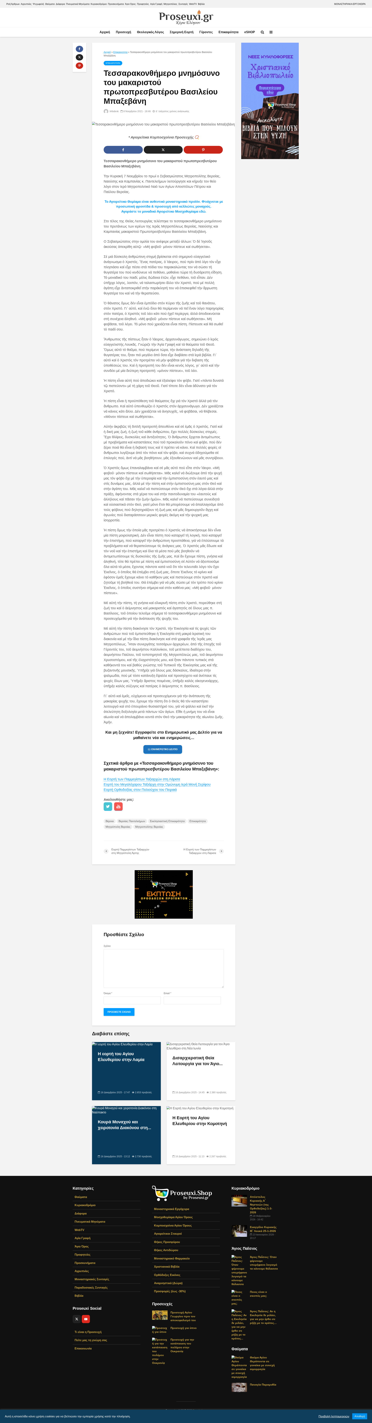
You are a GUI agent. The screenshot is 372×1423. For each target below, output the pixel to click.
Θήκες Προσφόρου (167, 1242)
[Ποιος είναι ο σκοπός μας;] (239, 1297)
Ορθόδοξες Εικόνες (167, 1275)
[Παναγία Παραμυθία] (239, 1387)
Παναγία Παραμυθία (263, 1384)
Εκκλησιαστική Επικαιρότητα (167, 821)
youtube (118, 806)
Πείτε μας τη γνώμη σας (91, 1340)
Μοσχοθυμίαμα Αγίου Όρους (173, 1217)
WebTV (193, 4)
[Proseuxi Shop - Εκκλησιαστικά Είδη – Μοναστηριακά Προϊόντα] (182, 1193)
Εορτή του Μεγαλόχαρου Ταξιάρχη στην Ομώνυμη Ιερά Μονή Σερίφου (157, 784)
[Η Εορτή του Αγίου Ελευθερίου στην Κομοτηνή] (200, 1108)
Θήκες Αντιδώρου (166, 1250)
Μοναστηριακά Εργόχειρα (171, 1209)
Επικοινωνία (83, 1348)
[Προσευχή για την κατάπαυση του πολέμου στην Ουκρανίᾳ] (160, 1351)
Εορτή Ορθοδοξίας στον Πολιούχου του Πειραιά (140, 790)
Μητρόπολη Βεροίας (118, 826)
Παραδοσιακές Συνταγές (91, 1287)
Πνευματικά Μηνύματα (78, 4)
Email (167, 993)
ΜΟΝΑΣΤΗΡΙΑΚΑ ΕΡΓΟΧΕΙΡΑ (350, 4)
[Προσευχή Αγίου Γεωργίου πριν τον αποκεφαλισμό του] (160, 1315)
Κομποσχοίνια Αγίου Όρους (173, 1225)
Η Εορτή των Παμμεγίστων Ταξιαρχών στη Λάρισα (142, 779)
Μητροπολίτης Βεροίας (149, 826)
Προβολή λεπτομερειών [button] (334, 1416)
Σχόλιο (107, 946)
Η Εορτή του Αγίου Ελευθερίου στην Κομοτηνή (199, 1120)
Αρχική (105, 32)
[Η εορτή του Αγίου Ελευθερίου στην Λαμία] (122, 1044)
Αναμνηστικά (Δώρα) (168, 1283)
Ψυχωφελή (38, 4)
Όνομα (108, 993)
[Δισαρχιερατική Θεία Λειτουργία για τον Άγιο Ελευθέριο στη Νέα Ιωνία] (201, 1046)
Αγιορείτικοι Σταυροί (168, 1233)
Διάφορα (60, 4)
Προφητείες (143, 4)
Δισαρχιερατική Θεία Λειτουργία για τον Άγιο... (197, 1060)
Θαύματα (50, 4)
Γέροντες (206, 32)
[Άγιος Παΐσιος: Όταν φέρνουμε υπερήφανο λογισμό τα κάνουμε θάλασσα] (239, 1270)
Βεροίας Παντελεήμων (132, 821)
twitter (108, 806)
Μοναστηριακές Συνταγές (92, 1279)
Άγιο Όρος (130, 4)
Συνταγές (183, 4)
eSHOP (249, 32)
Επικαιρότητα (229, 32)
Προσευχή (123, 32)
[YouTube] (86, 1319)
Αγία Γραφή (156, 4)
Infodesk (114, 111)
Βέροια (110, 821)
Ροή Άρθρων (13, 4)
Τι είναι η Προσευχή (88, 1332)
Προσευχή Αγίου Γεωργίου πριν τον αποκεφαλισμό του (183, 1316)
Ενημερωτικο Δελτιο (164, 749)
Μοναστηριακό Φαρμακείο (172, 1258)
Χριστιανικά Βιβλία (166, 1266)
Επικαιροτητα (120, 52)
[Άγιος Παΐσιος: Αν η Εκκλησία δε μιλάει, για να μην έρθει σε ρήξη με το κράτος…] (239, 1324)
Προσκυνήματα (116, 4)
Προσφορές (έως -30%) (170, 1291)
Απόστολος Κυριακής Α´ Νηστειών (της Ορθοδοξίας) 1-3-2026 (261, 1204)
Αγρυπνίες (26, 4)
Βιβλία (201, 4)
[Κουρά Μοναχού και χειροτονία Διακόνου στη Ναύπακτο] (126, 1110)
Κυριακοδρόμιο (99, 4)
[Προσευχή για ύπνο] (160, 1329)
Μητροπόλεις (170, 4)
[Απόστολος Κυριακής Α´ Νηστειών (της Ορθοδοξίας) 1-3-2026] (239, 1200)
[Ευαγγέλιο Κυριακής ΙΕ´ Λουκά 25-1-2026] (239, 1230)
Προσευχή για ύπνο (183, 1328)
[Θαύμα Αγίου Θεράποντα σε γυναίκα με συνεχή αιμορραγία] (239, 1366)
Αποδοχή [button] (360, 1416)
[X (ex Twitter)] (77, 1319)
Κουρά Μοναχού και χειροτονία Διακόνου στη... (124, 1124)
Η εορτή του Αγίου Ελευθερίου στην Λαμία (121, 1056)
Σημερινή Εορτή (182, 32)
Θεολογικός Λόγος (150, 32)
